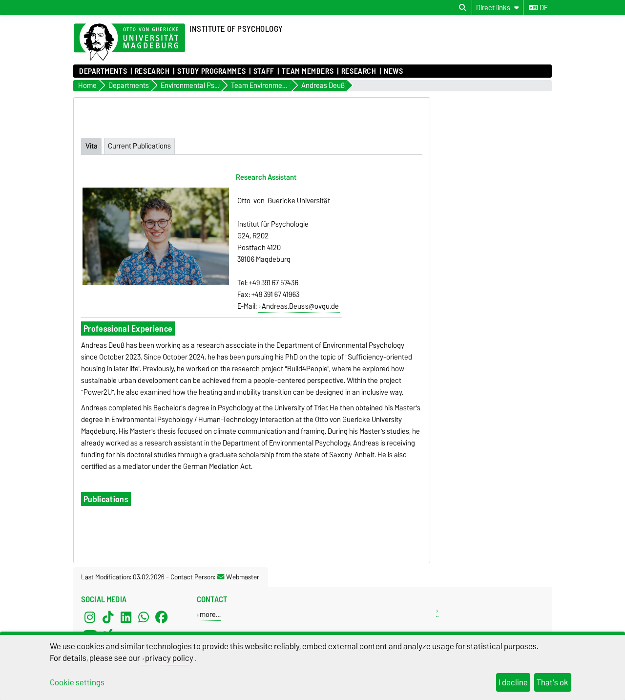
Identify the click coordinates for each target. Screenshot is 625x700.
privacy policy (169, 658)
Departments (103, 71)
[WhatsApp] (143, 617)
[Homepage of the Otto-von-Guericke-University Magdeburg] (129, 42)
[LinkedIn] (126, 617)
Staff (263, 71)
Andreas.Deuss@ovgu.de (300, 306)
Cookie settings (77, 682)
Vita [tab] (91, 146)
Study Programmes (211, 71)
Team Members (307, 71)
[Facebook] (161, 617)
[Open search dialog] (462, 8)
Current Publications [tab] (139, 146)
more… (210, 614)
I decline (513, 682)
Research (152, 71)
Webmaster (242, 577)
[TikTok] (108, 617)
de (543, 8)
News (393, 71)
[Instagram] (90, 617)
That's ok (552, 682)
